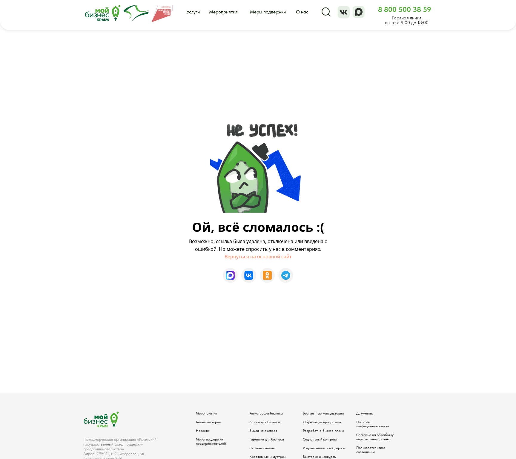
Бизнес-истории (208, 422)
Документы (365, 413)
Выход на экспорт (263, 431)
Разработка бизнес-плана (323, 431)
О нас (302, 12)
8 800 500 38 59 (404, 9)
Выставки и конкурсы (320, 457)
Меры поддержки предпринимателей (211, 441)
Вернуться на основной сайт (258, 256)
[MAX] (230, 275)
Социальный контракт (320, 439)
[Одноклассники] (267, 275)
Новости (202, 431)
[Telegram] (285, 275)
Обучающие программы (322, 422)
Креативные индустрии (267, 457)
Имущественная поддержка (324, 448)
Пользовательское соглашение (371, 450)
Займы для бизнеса (264, 422)
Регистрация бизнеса (266, 413)
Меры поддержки (268, 12)
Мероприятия (223, 12)
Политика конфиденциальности (372, 424)
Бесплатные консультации (323, 413)
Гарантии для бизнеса (266, 439)
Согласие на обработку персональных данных (375, 437)
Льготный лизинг (262, 448)
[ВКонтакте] (248, 275)
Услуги (193, 12)
